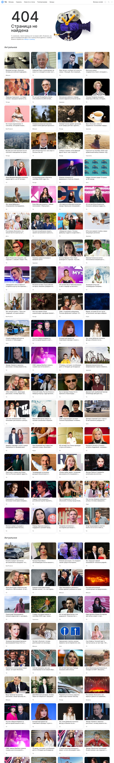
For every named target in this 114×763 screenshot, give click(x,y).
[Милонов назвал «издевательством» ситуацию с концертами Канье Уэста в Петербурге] (97, 64)
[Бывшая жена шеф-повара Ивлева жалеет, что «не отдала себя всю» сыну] (43, 689)
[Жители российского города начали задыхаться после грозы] (70, 91)
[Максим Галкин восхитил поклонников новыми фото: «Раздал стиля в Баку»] (97, 252)
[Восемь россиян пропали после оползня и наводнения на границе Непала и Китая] (16, 144)
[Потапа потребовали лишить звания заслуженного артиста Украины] (43, 225)
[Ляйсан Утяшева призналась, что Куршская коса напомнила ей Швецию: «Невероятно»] (43, 547)
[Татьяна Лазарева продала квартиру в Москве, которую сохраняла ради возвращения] (97, 91)
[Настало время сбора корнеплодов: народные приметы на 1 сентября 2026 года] (43, 305)
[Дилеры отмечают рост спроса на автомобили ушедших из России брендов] (97, 413)
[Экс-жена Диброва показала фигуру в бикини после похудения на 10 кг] (97, 332)
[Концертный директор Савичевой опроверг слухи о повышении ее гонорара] (70, 332)
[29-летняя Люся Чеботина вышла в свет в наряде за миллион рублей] (70, 278)
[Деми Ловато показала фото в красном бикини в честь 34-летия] (43, 627)
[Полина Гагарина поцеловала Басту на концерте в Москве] (97, 547)
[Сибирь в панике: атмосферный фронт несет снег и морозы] (70, 144)
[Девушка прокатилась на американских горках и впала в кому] (97, 359)
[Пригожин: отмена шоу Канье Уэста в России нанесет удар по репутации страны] (16, 466)
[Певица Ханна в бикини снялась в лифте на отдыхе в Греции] (43, 573)
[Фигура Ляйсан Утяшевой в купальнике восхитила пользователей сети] (97, 466)
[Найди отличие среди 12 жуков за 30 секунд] (97, 171)
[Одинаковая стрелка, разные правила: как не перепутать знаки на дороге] (70, 742)
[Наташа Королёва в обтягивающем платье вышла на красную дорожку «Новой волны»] (43, 662)
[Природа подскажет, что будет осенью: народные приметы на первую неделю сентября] (16, 91)
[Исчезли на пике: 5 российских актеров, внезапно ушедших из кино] (43, 278)
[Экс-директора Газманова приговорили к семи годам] (43, 600)
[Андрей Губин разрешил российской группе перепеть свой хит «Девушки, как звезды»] (43, 493)
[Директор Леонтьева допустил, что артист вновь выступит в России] (97, 573)
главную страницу (29, 39)
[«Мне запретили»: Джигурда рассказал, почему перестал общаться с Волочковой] (16, 386)
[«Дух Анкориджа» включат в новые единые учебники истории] (70, 689)
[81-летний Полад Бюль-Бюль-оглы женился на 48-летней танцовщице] (43, 91)
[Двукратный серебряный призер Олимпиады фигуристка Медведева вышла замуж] (97, 386)
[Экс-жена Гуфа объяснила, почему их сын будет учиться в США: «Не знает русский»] (16, 573)
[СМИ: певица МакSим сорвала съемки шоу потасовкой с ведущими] (43, 359)
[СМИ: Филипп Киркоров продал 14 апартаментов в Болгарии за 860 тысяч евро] (70, 600)
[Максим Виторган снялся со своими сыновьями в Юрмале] (43, 413)
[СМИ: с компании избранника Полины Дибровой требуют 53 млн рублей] (70, 305)
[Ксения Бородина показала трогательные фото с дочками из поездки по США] (16, 600)
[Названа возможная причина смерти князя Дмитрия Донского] (43, 118)
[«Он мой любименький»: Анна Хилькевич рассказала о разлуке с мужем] (16, 413)
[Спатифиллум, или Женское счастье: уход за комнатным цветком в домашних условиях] (97, 600)
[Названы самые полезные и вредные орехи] (43, 252)
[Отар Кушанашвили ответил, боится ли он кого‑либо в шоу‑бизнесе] (97, 520)
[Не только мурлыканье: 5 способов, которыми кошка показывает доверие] (16, 118)
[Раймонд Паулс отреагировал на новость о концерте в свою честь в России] (43, 64)
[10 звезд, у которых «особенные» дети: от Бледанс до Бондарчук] (70, 359)
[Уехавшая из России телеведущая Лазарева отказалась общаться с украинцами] (97, 278)
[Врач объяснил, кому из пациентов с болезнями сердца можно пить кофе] (97, 118)
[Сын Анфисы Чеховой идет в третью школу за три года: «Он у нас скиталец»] (97, 742)
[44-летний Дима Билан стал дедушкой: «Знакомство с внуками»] (70, 715)
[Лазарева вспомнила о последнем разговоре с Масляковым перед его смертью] (70, 520)
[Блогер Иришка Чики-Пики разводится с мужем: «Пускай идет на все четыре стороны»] (70, 252)
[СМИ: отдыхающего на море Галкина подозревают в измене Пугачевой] (70, 413)
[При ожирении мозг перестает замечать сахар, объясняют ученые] (43, 439)
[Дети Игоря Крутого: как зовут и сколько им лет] (43, 144)
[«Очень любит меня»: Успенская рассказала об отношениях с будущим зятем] (70, 466)
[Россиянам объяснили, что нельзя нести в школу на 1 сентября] (16, 225)
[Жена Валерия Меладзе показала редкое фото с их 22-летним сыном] (16, 171)
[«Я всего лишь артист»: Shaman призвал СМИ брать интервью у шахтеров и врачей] (16, 627)
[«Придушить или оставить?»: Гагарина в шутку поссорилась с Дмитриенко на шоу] (16, 278)
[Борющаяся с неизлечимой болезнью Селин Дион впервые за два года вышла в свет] (16, 493)
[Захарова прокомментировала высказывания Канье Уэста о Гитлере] (16, 742)
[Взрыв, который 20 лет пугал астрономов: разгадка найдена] (97, 305)
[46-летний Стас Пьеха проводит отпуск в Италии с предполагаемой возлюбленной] (70, 439)
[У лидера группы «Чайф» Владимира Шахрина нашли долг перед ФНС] (16, 547)
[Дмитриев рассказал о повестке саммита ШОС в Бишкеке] (70, 627)
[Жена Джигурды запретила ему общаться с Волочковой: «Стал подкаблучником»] (16, 689)
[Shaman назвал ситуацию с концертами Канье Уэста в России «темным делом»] (16, 520)
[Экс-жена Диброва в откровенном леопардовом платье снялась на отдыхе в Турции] (16, 198)
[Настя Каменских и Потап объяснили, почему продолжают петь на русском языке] (70, 493)
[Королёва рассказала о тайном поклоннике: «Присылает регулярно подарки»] (43, 198)
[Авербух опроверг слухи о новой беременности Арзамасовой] (16, 439)
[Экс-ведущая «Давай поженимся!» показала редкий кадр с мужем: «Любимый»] (97, 662)
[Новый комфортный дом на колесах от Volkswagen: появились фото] (16, 332)
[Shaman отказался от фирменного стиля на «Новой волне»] (70, 171)
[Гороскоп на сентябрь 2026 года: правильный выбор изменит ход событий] (97, 144)
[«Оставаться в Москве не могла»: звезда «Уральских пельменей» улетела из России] (70, 198)
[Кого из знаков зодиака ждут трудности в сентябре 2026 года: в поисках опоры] (97, 627)
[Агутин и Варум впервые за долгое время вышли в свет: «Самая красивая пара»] (43, 332)
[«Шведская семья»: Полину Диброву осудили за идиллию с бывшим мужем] (70, 225)
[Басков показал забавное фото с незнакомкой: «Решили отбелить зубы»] (70, 573)
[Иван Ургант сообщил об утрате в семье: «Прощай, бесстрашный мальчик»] (70, 64)
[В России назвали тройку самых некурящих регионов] (97, 225)
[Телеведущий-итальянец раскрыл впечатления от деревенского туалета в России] (43, 466)
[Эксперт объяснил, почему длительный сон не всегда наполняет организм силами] (43, 742)
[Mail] (2, 2)
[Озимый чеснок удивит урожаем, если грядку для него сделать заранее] (70, 118)
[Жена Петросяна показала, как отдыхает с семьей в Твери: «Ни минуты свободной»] (16, 252)
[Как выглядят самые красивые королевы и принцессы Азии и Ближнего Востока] (70, 547)
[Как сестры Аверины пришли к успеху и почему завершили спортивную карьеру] (97, 493)
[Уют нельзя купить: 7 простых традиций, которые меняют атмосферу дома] (16, 305)
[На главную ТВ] (5, 2)
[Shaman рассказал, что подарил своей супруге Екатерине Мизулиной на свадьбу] (70, 662)
